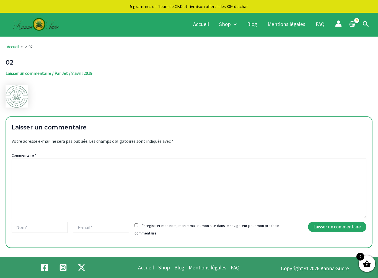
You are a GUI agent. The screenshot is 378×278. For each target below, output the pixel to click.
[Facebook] (44, 267)
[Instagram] (63, 267)
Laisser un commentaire (28, 73)
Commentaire (24, 155)
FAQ (320, 24)
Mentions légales (286, 24)
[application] (234, 24)
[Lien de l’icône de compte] (338, 23)
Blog (252, 24)
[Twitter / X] (81, 267)
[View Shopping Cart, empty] (352, 24)
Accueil (201, 24)
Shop (225, 24)
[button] (366, 24)
